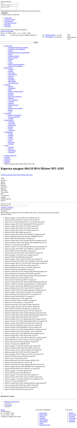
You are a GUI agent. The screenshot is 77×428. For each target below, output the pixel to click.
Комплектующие (44, 425)
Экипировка (43, 421)
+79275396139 (49, 37)
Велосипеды (43, 415)
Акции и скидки (10, 19)
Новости (71, 413)
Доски (41, 423)
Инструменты (43, 420)
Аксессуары (43, 413)
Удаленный (8, 405)
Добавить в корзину (7, 207)
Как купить (72, 415)
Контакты (8, 26)
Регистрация (9, 31)
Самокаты (42, 418)
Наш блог (8, 24)
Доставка (72, 416)
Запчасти (42, 416)
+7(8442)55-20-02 (50, 35)
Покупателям (9, 21)
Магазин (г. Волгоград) (12, 401)
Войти (3, 31)
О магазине (8, 18)
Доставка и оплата (10, 23)
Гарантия (72, 420)
